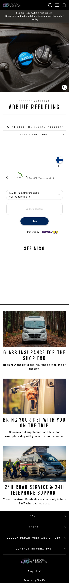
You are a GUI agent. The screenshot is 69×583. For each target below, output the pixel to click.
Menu (33, 516)
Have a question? (34, 134)
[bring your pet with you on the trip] (34, 396)
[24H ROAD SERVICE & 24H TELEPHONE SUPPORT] (34, 464)
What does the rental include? (34, 127)
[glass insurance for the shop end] (34, 329)
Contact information (34, 548)
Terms (34, 527)
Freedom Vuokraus (34, 101)
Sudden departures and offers (33, 537)
